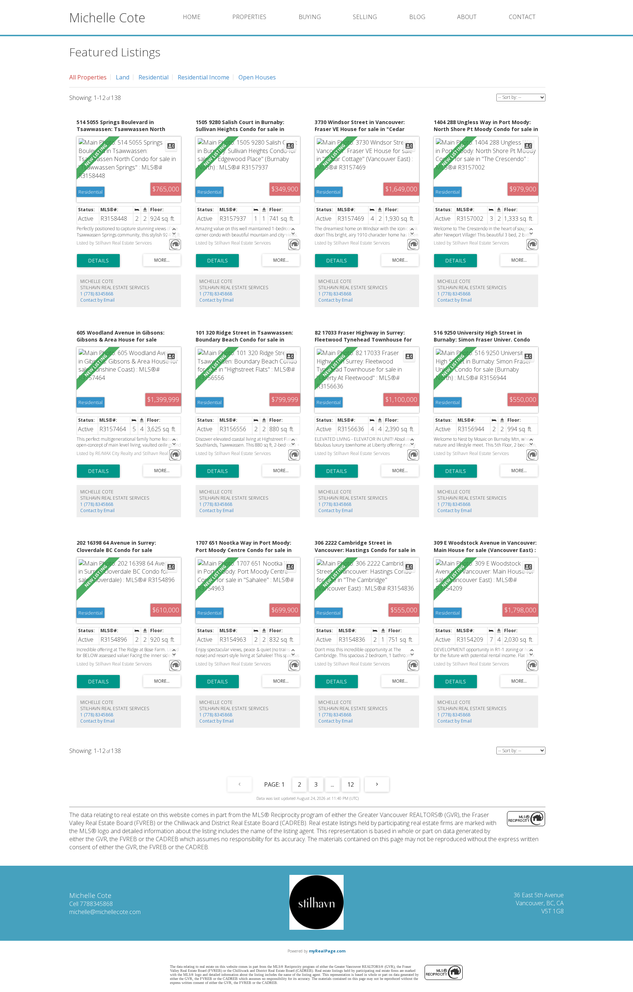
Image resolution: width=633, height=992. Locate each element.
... (332, 784)
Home (191, 17)
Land (122, 77)
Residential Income (203, 77)
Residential (153, 77)
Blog (417, 17)
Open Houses (257, 77)
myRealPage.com (327, 951)
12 (350, 784)
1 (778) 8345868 (96, 294)
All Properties (88, 77)
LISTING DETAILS (98, 260)
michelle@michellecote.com (105, 912)
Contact (522, 17)
